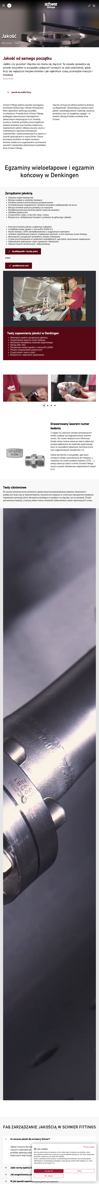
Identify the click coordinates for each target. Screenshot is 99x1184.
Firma (17, 43)
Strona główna (7, 43)
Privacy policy (88, 1147)
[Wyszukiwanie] (9, 5)
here (53, 1163)
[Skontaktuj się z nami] (89, 5)
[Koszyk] (95, 5)
